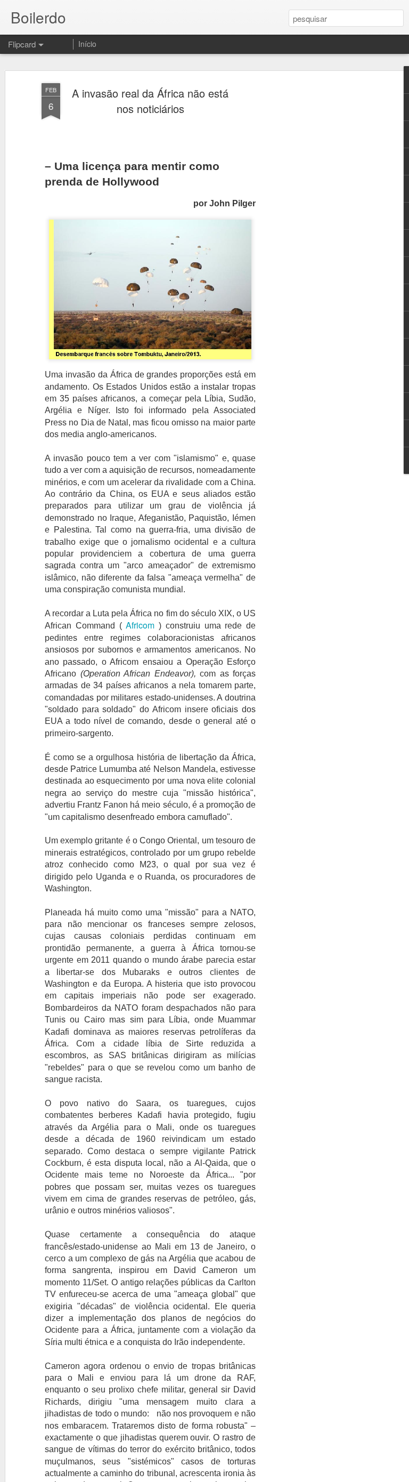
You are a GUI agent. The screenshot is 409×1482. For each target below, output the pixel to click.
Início (87, 43)
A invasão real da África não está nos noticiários (150, 100)
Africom (140, 625)
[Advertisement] (317, 251)
